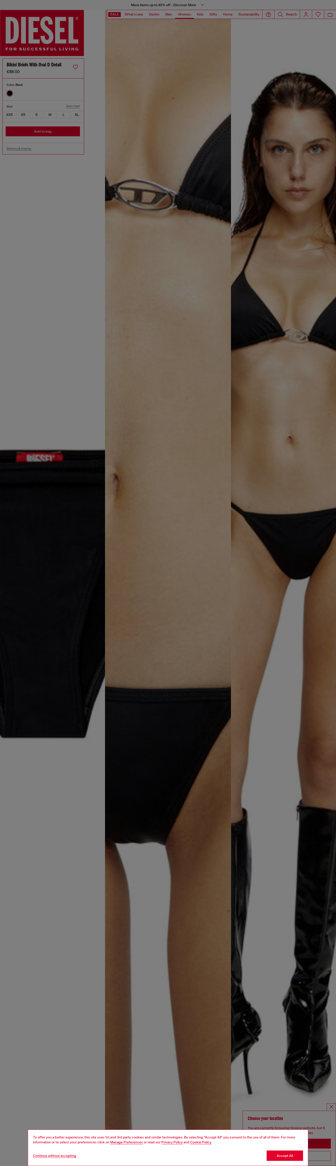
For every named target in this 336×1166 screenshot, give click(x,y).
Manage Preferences (126, 1142)
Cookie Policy (200, 1142)
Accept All (285, 1156)
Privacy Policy (172, 1142)
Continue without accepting (54, 1156)
